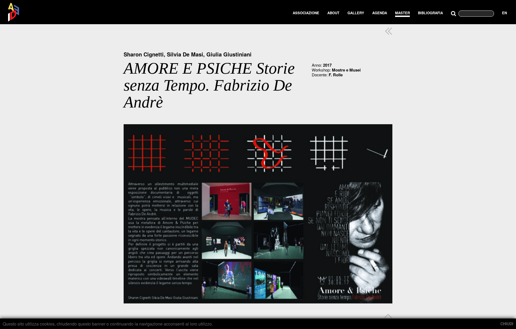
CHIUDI (506, 323)
